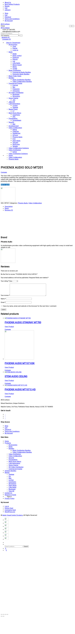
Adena (14, 130)
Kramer (14, 48)
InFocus (15, 135)
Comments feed (10, 510)
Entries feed (9, 508)
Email (3, 302)
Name (3, 299)
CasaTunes (16, 115)
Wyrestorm (16, 96)
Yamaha (15, 146)
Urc (10, 476)
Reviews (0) (9, 210)
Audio (10, 52)
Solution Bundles (10, 471)
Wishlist (5, 37)
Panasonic (16, 89)
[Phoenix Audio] (8, 201)
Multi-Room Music (15, 113)
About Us (8, 2)
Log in (7, 506)
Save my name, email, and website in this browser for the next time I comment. (30, 306)
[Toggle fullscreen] (5, 614)
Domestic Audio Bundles (20, 74)
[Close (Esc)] (1, 614)
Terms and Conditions (12, 19)
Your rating (5, 281)
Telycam (15, 142)
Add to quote (5, 185)
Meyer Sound (17, 65)
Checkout (8, 17)
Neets (14, 67)
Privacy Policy (9, 498)
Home (11, 155)
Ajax (13, 124)
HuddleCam (16, 133)
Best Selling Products (12, 4)
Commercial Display (15, 83)
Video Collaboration (15, 128)
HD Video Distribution (16, 93)
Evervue (15, 85)
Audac (14, 54)
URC (13, 117)
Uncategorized (14, 126)
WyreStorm (12, 484)
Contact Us (8, 493)
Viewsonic (16, 91)
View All (11, 491)
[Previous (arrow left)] (1, 616)
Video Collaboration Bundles (22, 81)
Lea (13, 61)
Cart (6, 8)
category (8, 10)
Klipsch (15, 59)
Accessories (13, 44)
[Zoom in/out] (7, 614)
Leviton (15, 105)
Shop (6, 13)
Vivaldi (14, 68)
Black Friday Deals (15, 76)
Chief (14, 46)
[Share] (3, 614)
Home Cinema (13, 98)
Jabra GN (12, 102)
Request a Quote (10, 495)
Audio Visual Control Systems (12, 515)
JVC (13, 100)
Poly (14, 139)
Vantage (15, 107)
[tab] (39, 206)
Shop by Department (13, 43)
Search (26, 546)
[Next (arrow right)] (3, 616)
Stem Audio (16, 141)
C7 (13, 111)
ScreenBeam (16, 120)
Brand (7, 208)
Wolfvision (16, 144)
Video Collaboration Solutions (19, 148)
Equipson (15, 57)
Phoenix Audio (17, 137)
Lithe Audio (16, 63)
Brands (7, 6)
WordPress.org (10, 512)
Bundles (11, 78)
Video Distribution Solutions (18, 154)
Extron (14, 152)
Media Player (13, 109)
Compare (6, 39)
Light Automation (14, 104)
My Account (9, 21)
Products (8, 443)
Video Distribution (15, 150)
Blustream (15, 94)
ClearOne (15, 131)
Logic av (15, 50)
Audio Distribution (15, 70)
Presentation (13, 118)
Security (11, 122)
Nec (13, 87)
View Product (9, 327)
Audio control (16, 56)
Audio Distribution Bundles (21, 80)
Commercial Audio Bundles (21, 72)
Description (9, 206)
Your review (5, 295)
